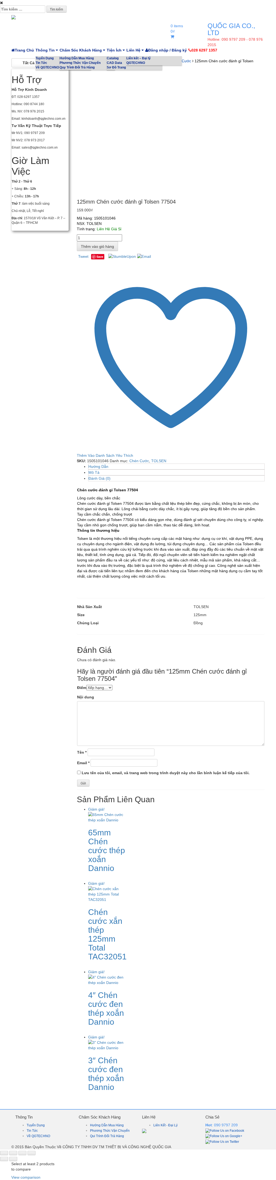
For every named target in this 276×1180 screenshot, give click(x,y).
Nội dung (85, 697)
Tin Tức (32, 1131)
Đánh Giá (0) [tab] (99, 478)
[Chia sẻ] (22, 1153)
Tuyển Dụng (36, 1125)
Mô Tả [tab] (93, 472)
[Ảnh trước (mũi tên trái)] (4, 1159)
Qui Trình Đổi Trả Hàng (107, 1136)
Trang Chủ (24, 50)
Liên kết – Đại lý (138, 58)
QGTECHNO (135, 63)
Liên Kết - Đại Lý (165, 1125)
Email (83, 763)
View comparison (25, 1177)
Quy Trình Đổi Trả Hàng (77, 67)
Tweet (83, 256)
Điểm (81, 687)
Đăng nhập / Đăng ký (167, 50)
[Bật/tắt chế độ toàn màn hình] (13, 1153)
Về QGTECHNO (38, 1136)
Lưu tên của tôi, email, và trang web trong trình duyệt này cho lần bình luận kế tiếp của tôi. (166, 773)
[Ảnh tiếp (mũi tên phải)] (13, 1159)
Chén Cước (139, 461)
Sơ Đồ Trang (116, 67)
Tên (82, 752)
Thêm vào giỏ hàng (97, 246)
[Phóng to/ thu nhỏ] (4, 1153)
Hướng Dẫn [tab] (98, 466)
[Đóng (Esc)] (31, 1153)
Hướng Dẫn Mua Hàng (77, 58)
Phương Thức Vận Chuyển (80, 63)
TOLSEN (158, 461)
